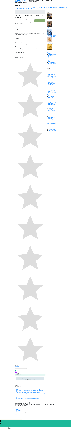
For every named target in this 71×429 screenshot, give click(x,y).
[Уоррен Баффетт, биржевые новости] (24, 8)
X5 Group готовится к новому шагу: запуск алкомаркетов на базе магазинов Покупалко (29, 389)
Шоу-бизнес (67, 8)
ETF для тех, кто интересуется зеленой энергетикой (51, 117)
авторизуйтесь (17, 366)
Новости (34, 7)
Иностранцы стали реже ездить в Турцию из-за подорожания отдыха (51, 28)
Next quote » (31, 3)
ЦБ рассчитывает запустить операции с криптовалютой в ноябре (51, 66)
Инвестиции (43, 7)
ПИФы (54, 7)
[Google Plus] (19, 384)
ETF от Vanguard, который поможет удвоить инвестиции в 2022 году (52, 103)
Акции (46, 7)
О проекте (17, 409)
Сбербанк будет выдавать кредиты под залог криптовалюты (50, 20)
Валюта (64, 7)
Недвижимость (60, 7)
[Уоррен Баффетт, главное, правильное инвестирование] (21, 0)
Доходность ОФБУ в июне (52, 130)
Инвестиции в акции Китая (52, 129)
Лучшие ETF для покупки (51, 98)
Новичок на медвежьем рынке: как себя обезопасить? (51, 120)
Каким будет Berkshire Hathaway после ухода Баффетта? (51, 111)
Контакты (17, 411)
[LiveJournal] (18, 384)
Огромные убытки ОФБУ (51, 128)
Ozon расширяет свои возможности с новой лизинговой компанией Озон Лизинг (28, 392)
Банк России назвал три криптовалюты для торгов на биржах (52, 63)
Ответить (1, 426)
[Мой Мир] (17, 384)
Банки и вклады (56, 8)
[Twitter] (16, 384)
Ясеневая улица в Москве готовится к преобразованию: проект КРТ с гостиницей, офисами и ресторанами (52, 82)
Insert (9, 428)
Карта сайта (17, 414)
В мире (40, 8)
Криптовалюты (50, 7)
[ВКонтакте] (15, 384)
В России (38, 8)
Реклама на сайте (19, 410)
